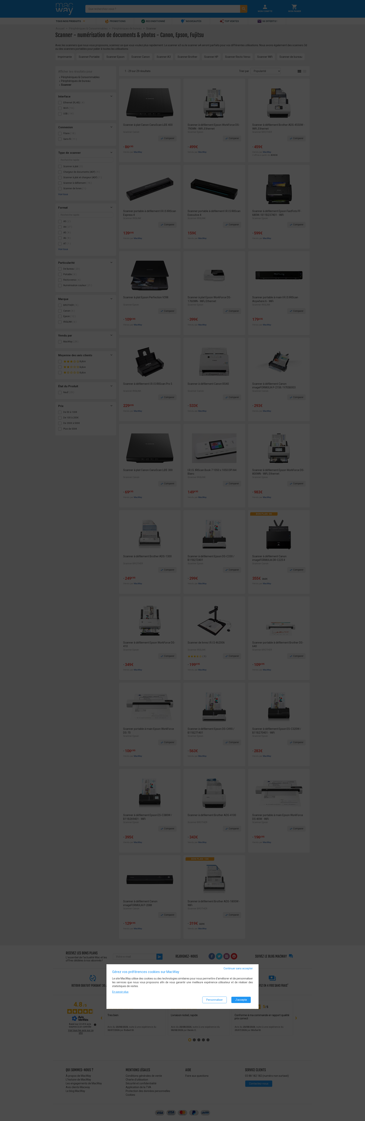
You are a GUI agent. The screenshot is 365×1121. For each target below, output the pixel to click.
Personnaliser (214, 999)
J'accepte (241, 999)
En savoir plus (120, 991)
